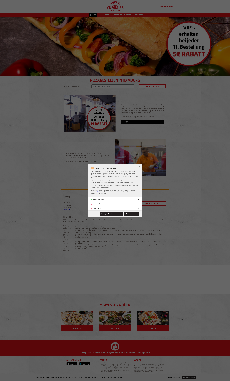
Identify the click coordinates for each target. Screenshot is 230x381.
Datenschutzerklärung (97, 191)
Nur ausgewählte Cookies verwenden (111, 214)
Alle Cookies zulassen (131, 214)
